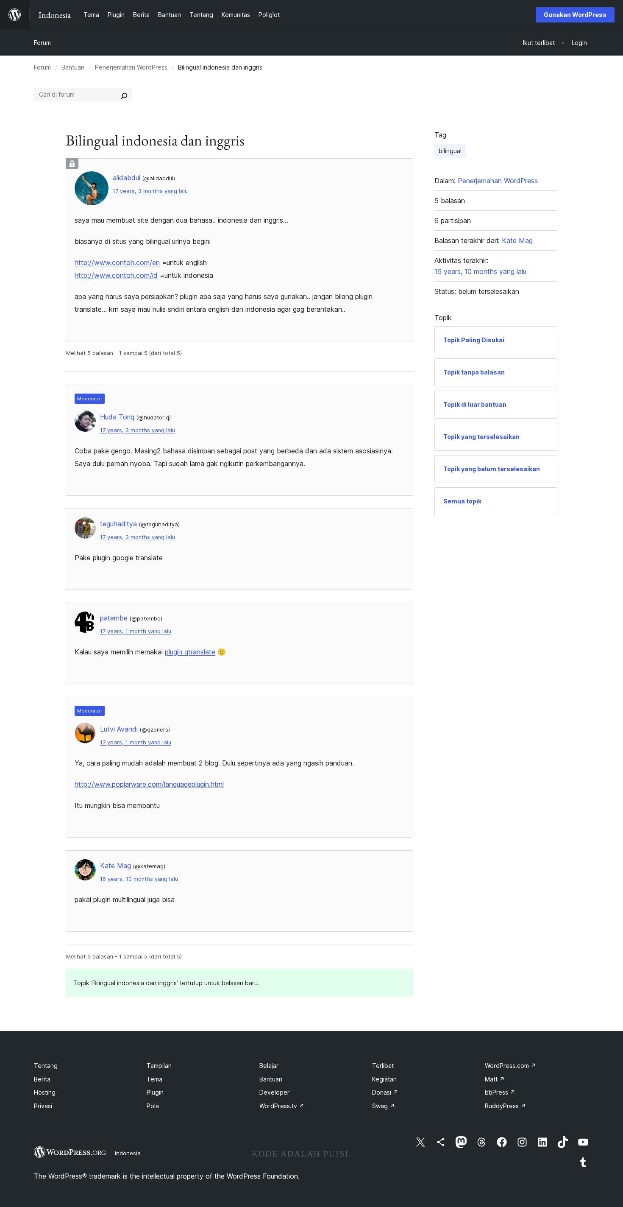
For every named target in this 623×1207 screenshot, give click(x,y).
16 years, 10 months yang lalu (139, 879)
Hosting (45, 1092)
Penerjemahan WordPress (131, 67)
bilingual (450, 150)
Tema (154, 1079)
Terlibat (383, 1065)
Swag (383, 1105)
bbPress (500, 1092)
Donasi (385, 1092)
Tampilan (159, 1065)
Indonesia (128, 1153)
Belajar (268, 1065)
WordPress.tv (281, 1105)
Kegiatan (384, 1079)
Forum (42, 42)
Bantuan (72, 67)
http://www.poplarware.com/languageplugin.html (149, 784)
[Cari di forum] (124, 94)
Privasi (43, 1105)
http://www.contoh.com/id (116, 275)
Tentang (46, 1065)
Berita (42, 1079)
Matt (495, 1079)
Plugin (155, 1092)
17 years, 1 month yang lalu (135, 631)
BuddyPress (505, 1105)
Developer (274, 1092)
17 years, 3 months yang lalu (150, 191)
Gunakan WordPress (575, 14)
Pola (153, 1105)
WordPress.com (510, 1065)
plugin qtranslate (190, 652)
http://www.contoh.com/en (117, 262)
